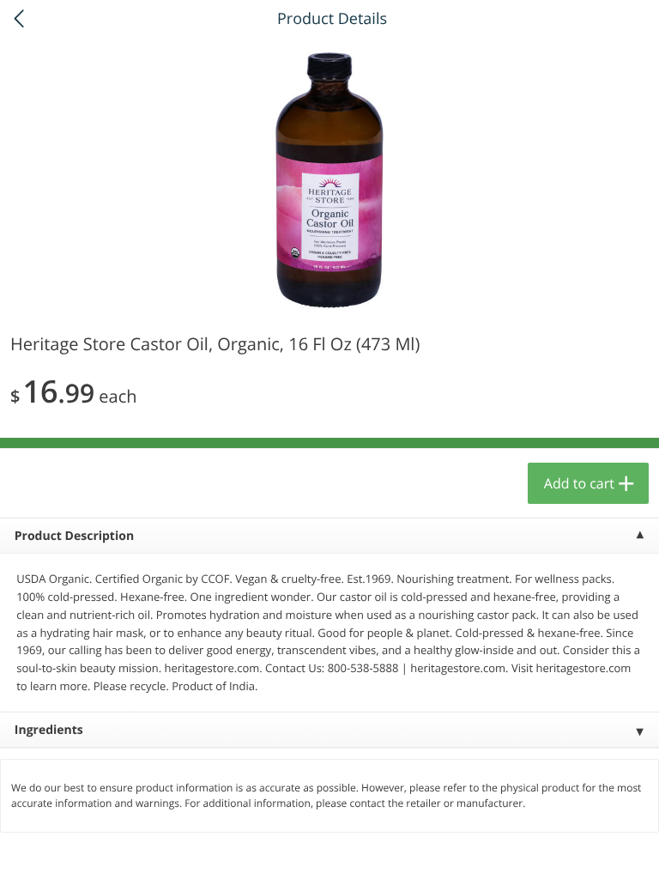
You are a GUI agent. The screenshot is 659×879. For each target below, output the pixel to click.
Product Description (74, 536)
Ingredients (49, 730)
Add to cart (579, 483)
